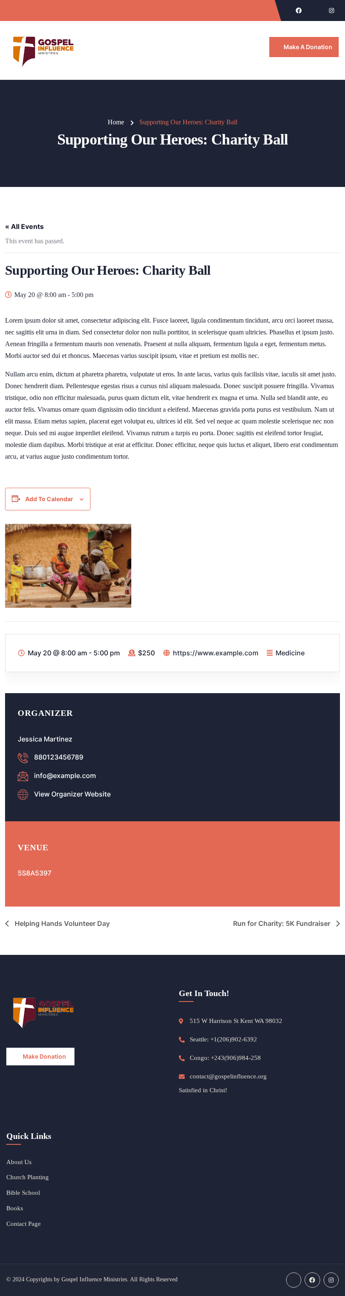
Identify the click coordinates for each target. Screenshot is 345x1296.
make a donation (308, 46)
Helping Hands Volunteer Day (61, 923)
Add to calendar (49, 498)
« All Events (24, 226)
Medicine (290, 653)
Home (116, 122)
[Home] (44, 50)
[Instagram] (331, 10)
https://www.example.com (215, 653)
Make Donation (44, 1056)
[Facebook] (299, 10)
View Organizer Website (72, 794)
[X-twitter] (315, 10)
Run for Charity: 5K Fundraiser (282, 923)
